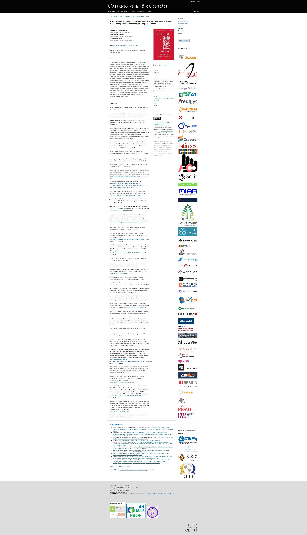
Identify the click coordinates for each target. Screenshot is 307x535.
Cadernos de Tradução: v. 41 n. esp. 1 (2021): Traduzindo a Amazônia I (141, 463)
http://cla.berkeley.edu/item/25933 (127, 222)
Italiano (180, 33)
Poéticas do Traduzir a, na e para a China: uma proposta (137, 456)
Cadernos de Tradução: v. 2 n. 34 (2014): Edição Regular (133, 448)
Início (111, 16)
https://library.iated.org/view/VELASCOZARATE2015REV (126, 396)
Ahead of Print (141, 11)
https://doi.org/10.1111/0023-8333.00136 (136, 307)
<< (110, 466)
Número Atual (111, 11)
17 (124, 466)
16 (122, 466)
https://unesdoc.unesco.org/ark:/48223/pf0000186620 (124, 253)
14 (119, 466)
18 (125, 466)
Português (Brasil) (183, 23)
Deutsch (180, 28)
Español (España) (183, 21)
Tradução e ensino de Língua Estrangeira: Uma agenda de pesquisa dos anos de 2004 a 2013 (141, 428)
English (180, 26)
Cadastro (192, 1)
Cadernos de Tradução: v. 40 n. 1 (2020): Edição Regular (145, 440)
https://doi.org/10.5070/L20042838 (119, 273)
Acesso (198, 1)
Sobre (149, 11)
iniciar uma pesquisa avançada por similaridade (133, 470)
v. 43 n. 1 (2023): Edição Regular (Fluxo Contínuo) (132, 16)
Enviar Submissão (183, 40)
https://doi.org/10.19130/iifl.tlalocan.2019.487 (122, 382)
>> (129, 466)
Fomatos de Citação (159, 91)
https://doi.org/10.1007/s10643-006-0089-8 (121, 210)
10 (112, 466)
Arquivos (116, 16)
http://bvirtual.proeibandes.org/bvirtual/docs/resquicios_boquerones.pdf (129, 239)
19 (127, 466)
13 (117, 466)
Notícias (133, 11)
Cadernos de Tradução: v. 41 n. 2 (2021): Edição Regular (133, 452)
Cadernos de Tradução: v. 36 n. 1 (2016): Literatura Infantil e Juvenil (140, 454)
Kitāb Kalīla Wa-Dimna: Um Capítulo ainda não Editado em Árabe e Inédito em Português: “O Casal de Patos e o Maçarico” (142, 442)
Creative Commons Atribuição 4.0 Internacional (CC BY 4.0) (158, 493)
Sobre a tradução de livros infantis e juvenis (149, 453)
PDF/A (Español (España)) (162, 65)
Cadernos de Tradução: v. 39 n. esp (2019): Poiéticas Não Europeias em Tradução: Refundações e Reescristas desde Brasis (142, 457)
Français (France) (182, 31)
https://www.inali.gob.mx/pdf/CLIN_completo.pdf (123, 176)
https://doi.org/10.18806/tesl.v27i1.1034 (129, 195)
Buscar (197, 11)
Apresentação (126, 440)
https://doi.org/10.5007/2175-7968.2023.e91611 (125, 45)
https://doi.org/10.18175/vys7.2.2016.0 (120, 411)
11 (114, 466)
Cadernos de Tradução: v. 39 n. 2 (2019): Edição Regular (133, 439)
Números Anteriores (122, 11)
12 (116, 466)
